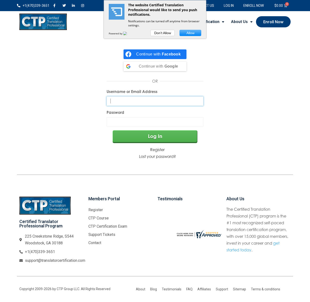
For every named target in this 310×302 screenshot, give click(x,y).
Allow (190, 33)
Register (157, 149)
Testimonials (171, 289)
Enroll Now (253, 6)
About (140, 289)
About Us (239, 21)
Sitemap (239, 289)
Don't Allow (162, 33)
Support (222, 289)
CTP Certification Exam (107, 226)
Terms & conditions (265, 289)
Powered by (116, 33)
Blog (153, 289)
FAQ (189, 289)
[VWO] (128, 33)
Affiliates (204, 289)
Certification (208, 21)
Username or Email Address (132, 91)
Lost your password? (157, 156)
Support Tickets (101, 234)
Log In (229, 6)
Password (115, 112)
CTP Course (98, 218)
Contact (94, 242)
